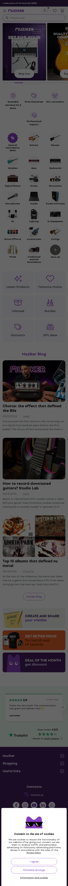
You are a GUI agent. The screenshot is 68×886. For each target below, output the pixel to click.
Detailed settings (34, 870)
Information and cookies (34, 877)
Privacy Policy (34, 852)
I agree (34, 862)
